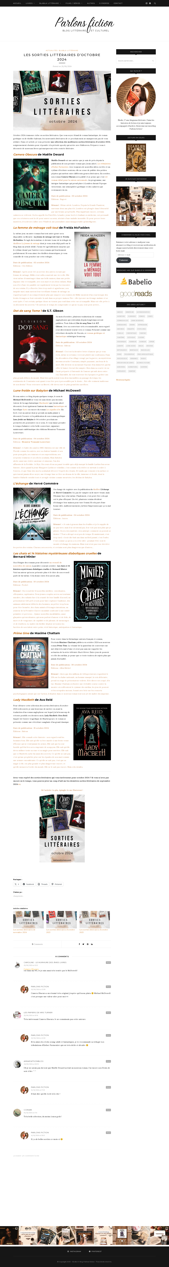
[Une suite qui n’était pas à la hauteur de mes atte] (149, 219)
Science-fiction (143, 362)
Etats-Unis (141, 329)
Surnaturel (133, 367)
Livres (29, 3)
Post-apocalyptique (145, 354)
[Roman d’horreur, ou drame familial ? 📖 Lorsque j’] (122, 219)
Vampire (132, 371)
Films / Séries (73, 3)
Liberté (120, 346)
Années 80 (130, 312)
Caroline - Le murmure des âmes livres (45, 962)
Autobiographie (143, 312)
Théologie (121, 371)
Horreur (132, 341)
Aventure (121, 316)
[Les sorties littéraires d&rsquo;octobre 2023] (61, 919)
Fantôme (120, 337)
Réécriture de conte (125, 362)
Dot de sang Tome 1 (27, 310)
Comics (142, 316)
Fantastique (132, 333)
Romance (134, 358)
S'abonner (123, 260)
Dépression (142, 324)
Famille (120, 333)
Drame (132, 324)
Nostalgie (134, 350)
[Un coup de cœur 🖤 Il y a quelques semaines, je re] (136, 219)
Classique (132, 316)
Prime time (21, 633)
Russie (143, 358)
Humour (142, 341)
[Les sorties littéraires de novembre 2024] (28, 919)
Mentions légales (123, 380)
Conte (150, 316)
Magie (141, 346)
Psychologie (122, 358)
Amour (120, 312)
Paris (119, 354)
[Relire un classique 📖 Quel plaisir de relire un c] (122, 206)
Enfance (120, 329)
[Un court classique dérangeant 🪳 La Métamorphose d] (136, 206)
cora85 (28, 1110)
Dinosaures (121, 324)
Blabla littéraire (49, 3)
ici (19, 784)
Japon (151, 341)
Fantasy (143, 333)
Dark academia (137, 320)
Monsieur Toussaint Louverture (36, 442)
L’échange (20, 483)
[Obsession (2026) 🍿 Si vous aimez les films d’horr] (122, 193)
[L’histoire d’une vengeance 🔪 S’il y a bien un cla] (149, 193)
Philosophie (129, 354)
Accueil (17, 3)
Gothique (131, 337)
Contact (118, 3)
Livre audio (130, 346)
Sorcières (121, 367)
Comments (37, 944)
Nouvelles (145, 350)
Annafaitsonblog (34, 1061)
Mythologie (122, 350)
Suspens (144, 367)
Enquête (130, 329)
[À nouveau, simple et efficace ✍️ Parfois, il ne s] (149, 206)
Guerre (141, 337)
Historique (121, 341)
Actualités (52, 50)
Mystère (150, 346)
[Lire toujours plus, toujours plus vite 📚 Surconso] (136, 193)
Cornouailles (122, 320)
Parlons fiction (40, 986)
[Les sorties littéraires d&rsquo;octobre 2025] (94, 919)
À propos (104, 3)
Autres (91, 3)
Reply (108, 962)
